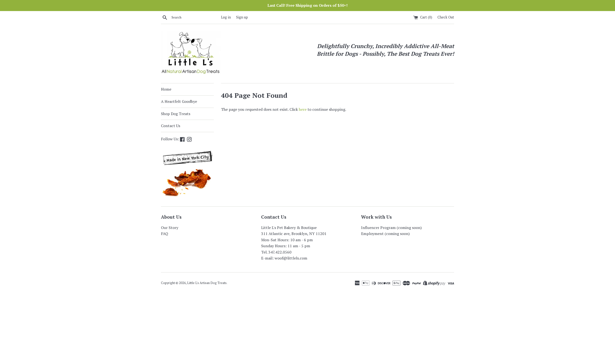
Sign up (242, 17)
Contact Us (170, 125)
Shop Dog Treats (175, 113)
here (303, 109)
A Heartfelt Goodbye (179, 101)
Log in (226, 17)
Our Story (169, 227)
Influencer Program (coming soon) (391, 227)
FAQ (164, 233)
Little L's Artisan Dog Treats (207, 283)
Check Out (445, 17)
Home (166, 89)
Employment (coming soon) (385, 233)
